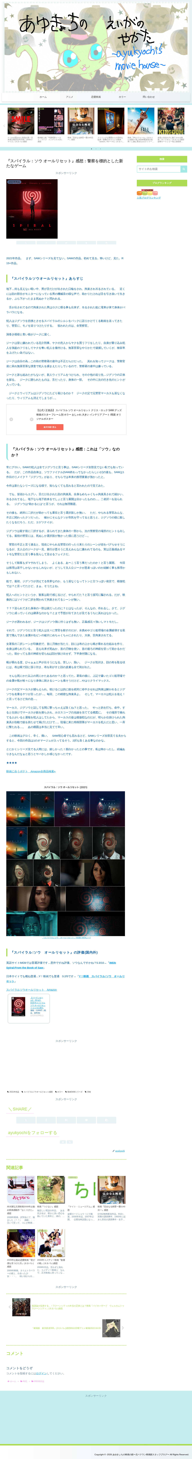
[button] (106, 242)
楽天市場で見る (50, 427)
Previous (4, 125)
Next (187, 125)
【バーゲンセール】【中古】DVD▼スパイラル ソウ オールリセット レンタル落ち (37, 1003)
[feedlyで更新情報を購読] (63, 1142)
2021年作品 (14, 1092)
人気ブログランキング (149, 197)
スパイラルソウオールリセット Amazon (31, 989)
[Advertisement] (66, 1064)
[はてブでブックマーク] (66, 242)
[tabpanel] (21, 125)
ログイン (41, 1373)
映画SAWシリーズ (75, 1092)
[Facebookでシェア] (46, 242)
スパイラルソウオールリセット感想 (38, 1092)
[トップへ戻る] (187, 1454)
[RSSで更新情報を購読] (70, 1142)
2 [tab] (96, 148)
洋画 (89, 1092)
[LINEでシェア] (86, 242)
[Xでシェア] (26, 242)
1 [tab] (91, 148)
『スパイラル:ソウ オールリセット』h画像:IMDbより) (66, 938)
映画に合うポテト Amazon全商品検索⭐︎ (31, 771)
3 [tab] (100, 148)
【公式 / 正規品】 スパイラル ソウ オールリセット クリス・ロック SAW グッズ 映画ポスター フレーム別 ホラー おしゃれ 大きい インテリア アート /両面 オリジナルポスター (79, 414)
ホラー (60, 1092)
